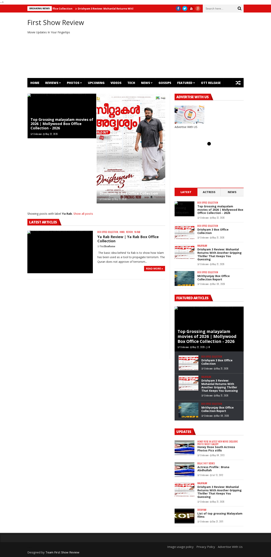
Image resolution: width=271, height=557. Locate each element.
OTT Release (211, 83)
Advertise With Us (230, 547)
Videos (116, 83)
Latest (186, 192)
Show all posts (83, 213)
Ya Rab (137, 232)
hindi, (122, 232)
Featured (184, 83)
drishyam (201, 510)
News (145, 83)
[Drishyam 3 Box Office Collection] (131, 149)
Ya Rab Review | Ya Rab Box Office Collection (128, 238)
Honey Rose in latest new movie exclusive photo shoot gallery (217, 442)
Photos (73, 83)
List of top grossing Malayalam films (219, 515)
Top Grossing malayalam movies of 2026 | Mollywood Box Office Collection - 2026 (62, 123)
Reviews (51, 83)
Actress (209, 192)
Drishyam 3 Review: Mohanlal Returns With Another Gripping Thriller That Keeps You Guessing (128, 8)
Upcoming (96, 83)
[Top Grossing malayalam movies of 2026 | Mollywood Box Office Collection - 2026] (184, 208)
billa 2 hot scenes (206, 463)
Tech (131, 83)
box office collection (207, 202)
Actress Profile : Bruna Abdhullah (213, 468)
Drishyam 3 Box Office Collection (129, 193)
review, (129, 232)
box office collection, (108, 232)
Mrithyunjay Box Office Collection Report (213, 277)
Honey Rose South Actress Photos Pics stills (216, 448)
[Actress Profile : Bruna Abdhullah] (184, 469)
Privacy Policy (205, 547)
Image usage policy (180, 547)
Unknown (37, 134)
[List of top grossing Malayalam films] (184, 516)
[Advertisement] (172, 45)
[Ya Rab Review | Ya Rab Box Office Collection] (60, 252)
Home (34, 83)
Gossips (165, 83)
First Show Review (55, 22)
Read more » (154, 268)
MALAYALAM (202, 245)
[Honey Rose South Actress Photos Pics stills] (184, 447)
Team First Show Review (62, 552)
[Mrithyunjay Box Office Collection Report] (184, 278)
